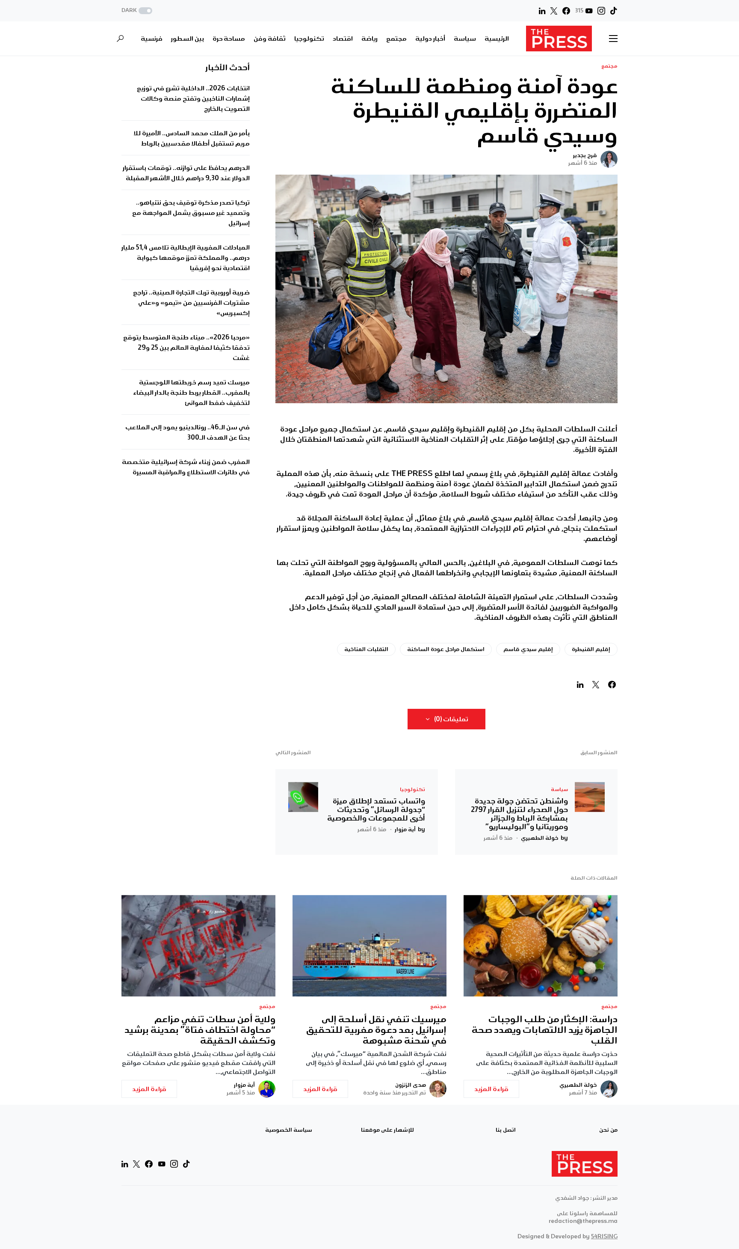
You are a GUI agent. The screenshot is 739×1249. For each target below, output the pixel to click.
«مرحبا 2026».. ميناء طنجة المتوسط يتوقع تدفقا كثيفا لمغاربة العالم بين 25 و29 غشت (186, 348)
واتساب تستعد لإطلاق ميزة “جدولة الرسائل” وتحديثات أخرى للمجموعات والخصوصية (376, 809)
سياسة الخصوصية (288, 1130)
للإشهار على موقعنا (387, 1130)
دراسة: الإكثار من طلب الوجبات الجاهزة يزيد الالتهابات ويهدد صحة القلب (545, 1030)
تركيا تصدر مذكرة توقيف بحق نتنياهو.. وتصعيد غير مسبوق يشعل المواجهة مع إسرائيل (191, 213)
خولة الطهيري (578, 1085)
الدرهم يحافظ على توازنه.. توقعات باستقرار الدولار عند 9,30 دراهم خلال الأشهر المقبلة (186, 173)
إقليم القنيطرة (591, 649)
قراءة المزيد (491, 1089)
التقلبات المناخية (366, 649)
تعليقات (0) (451, 719)
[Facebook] (566, 11)
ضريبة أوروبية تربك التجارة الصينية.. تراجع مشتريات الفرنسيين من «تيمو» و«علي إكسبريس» (191, 303)
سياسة (559, 789)
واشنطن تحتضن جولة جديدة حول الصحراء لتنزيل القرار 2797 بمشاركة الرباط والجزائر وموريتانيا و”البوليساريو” (519, 814)
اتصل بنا (506, 1130)
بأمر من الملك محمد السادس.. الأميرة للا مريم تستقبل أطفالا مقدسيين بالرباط (191, 138)
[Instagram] (601, 11)
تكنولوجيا (412, 789)
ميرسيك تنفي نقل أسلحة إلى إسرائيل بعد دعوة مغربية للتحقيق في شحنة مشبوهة (376, 1030)
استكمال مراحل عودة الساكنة (446, 649)
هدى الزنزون (410, 1085)
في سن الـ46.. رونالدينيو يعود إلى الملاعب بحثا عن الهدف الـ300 (187, 432)
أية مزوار (244, 1085)
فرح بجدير (585, 155)
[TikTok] (614, 11)
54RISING (604, 1236)
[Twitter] (554, 11)
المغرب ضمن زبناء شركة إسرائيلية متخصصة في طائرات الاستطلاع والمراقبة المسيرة (186, 467)
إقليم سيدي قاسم (528, 649)
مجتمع (609, 66)
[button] (137, 11)
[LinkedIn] (542, 11)
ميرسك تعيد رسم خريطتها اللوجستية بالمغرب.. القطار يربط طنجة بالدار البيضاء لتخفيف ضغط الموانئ (191, 393)
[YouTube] (162, 1164)
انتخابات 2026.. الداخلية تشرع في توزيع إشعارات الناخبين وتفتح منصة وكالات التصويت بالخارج (193, 98)
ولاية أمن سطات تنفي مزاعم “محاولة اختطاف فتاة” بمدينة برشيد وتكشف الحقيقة (199, 1030)
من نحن (608, 1130)
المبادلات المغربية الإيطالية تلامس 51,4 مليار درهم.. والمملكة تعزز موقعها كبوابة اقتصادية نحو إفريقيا (185, 258)
